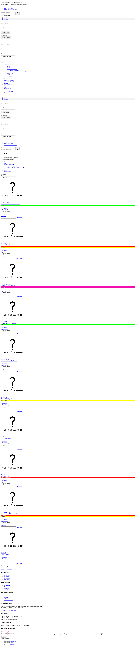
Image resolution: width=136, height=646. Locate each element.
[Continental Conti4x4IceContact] (12, 358)
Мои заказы (7, 84)
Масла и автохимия (12, 69)
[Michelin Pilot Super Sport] (12, 396)
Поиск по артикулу (9, 8)
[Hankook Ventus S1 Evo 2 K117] (12, 320)
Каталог (8, 64)
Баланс (5, 87)
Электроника (10, 76)
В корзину (19, 217)
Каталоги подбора (9, 80)
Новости (6, 587)
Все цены (3, 216)
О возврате (7, 579)
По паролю (5, 19)
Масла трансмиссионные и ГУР (18, 71)
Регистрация (7, 57)
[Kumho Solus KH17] (12, 435)
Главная (6, 78)
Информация (7, 88)
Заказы (5, 595)
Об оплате (9, 90)
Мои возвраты (7, 85)
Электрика (10, 73)
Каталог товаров (8, 600)
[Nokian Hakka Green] (12, 551)
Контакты (6, 93)
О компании (7, 585)
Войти (2, 57)
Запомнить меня (7, 56)
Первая (2, 569)
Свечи (8, 74)
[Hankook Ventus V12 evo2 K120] (12, 511)
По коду (4, 18)
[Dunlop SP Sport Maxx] (12, 242)
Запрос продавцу (5, 638)
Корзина (6, 83)
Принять (3, 636)
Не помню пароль (5, 60)
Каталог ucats (10, 81)
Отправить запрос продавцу (8, 610)
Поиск (17, 12)
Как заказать (7, 575)
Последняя (9, 569)
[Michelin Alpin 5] (12, 473)
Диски (8, 67)
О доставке (10, 91)
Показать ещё (4, 566)
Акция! (3, 205)
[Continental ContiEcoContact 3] (12, 282)
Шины (8, 66)
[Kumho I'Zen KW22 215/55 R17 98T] (12, 201)
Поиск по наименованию (10, 9)
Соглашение (7, 588)
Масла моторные (14, 70)
